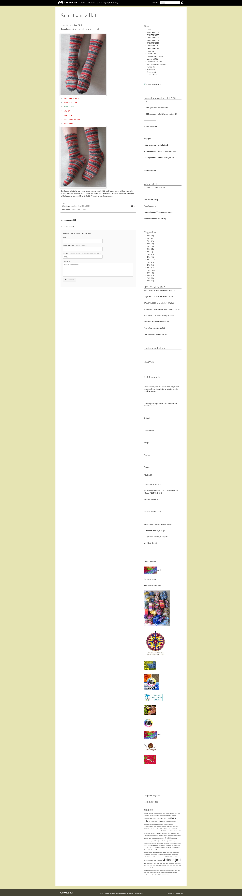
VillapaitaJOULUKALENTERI (158, 838)
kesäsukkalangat (151, 845)
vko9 (159, 872)
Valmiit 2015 (173, 833)
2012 (150, 813)
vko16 (170, 863)
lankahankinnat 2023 (148, 852)
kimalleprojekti (162, 845)
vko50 (176, 870)
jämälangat (160, 843)
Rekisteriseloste (120, 893)
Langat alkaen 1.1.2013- (155, 56)
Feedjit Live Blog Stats (152, 796)
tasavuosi (146, 860)
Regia (171, 826)
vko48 (167, 870)
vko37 (166, 868)
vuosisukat (174, 872)
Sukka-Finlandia (153, 828)
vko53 (148, 872)
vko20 (148, 865)
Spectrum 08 (151, 72)
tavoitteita (151, 860)
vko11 (155, 863)
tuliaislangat (159, 860)
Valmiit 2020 (155, 835)
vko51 (179, 870)
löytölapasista (176, 852)
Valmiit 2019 (149, 835)
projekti (169, 854)
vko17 (173, 863)
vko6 (151, 872)
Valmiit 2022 (167, 835)
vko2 (145, 865)
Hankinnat (150, 51)
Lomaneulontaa (154, 824)
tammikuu (178, 856)
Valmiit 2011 (147, 833)
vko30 (145, 868)
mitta (162, 854)
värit (156, 874)
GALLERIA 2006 (153, 32)
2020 (155, 813)
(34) (150, 281)
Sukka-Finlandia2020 (171, 828)
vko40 (179, 868)
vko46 (161, 870)
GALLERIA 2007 (153, 35)
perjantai (166, 854)
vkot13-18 (163, 872)
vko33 (154, 868)
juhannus (154, 843)
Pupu (168, 826)
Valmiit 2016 (76, 209)
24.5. (167, 813)
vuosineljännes (168, 872)
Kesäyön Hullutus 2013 (158, 818)
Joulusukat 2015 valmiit (79, 29)
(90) (150, 268)
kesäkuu (145, 845)
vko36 (163, 868)
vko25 (164, 865)
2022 (161, 813)
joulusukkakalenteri (148, 843)
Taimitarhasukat (153, 831)
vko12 (158, 863)
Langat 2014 (151, 54)
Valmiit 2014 (167, 833)
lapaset (160, 852)
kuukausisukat (153, 847)
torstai (155, 860)
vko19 (179, 863)
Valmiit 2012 (153, 833)
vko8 (156, 872)
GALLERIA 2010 (153, 43)
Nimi (65, 237)
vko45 (157, 870)
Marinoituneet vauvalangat (156, 64)
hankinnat (146, 841)
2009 (145, 813)
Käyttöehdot (129, 893)
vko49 (170, 870)
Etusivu (82, 3)
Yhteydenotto (138, 893)
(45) (150, 254)
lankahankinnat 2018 (162, 850)
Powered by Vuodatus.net (175, 893)
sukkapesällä (168, 856)
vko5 (173, 870)
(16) (150, 236)
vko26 (168, 865)
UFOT (158, 831)
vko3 (180, 865)
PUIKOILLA (151, 67)
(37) (150, 265)
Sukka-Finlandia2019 (161, 828)
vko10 (151, 863)
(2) (150, 252)
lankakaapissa (156, 852)
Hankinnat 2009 (148, 815)
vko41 (145, 870)
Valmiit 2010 (177, 831)
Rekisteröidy (113, 3)
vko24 (161, 865)
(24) (150, 246)
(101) (151, 270)
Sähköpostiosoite (75, 245)
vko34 (157, 868)
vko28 (174, 865)
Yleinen (168, 838)
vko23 (157, 865)
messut (159, 854)
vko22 (154, 865)
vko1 (84, 209)
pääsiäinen (154, 856)
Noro (155, 826)
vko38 (170, 868)
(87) (150, 276)
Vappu (149, 838)
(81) (150, 262)
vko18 (176, 863)
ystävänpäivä (165, 874)
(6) (150, 238)
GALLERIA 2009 (153, 40)
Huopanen (154, 815)
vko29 (177, 865)
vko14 (164, 863)
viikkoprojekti (171, 860)
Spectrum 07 (151, 70)
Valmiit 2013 (160, 833)
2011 (147, 813)
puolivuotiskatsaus (148, 856)
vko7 (153, 872)
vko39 (173, 868)
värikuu (152, 874)
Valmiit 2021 (161, 835)
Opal (158, 826)
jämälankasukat (168, 843)
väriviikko (159, 874)
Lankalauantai (146, 824)
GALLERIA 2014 (153, 48)
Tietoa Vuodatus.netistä (107, 893)
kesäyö (156, 845)
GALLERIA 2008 (153, 38)
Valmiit (163, 831)
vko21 (151, 865)
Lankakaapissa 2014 (154, 62)
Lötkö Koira (160, 824)
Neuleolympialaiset (149, 826)
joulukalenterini (162, 841)
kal (173, 843)
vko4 (176, 868)
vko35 (160, 868)
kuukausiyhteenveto (162, 847)
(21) (150, 241)
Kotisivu (82, 253)
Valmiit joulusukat (173, 835)
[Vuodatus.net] (66, 893)
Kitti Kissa (173, 821)
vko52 (145, 872)
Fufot (149, 30)
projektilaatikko (175, 854)
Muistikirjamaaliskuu (168, 824)
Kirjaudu (155, 3)
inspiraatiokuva (154, 841)
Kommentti (66, 261)
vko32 (151, 868)
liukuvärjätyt (170, 852)
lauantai (164, 852)
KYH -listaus (172, 815)
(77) (150, 257)
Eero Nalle (177, 813)
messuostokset (154, 854)
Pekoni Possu (162, 826)
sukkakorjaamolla (161, 856)
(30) (150, 244)
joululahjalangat (171, 841)
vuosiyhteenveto (147, 874)
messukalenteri (147, 854)
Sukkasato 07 (152, 75)
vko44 (154, 870)
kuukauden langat (170, 845)
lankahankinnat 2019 (171, 850)
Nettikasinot (91, 3)
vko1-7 (148, 863)
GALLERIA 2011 (153, 46)
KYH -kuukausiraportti (163, 815)
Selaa (103, 3)
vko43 (151, 870)
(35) (150, 249)
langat (169, 847)
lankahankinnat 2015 (152, 850)
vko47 (164, 870)
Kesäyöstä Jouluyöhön (158, 821)
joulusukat (177, 841)
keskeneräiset (177, 843)
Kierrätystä (168, 821)
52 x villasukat (171, 813)
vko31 (148, 868)
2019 (152, 813)
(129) (151, 260)
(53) (150, 278)
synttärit (174, 856)
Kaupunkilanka (147, 818)
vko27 (171, 865)
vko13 (161, 863)
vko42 (148, 870)
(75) (150, 273)
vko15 (167, 863)
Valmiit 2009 (169, 831)
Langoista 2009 (152, 59)
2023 (164, 813)
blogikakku (174, 838)
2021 (158, 813)
